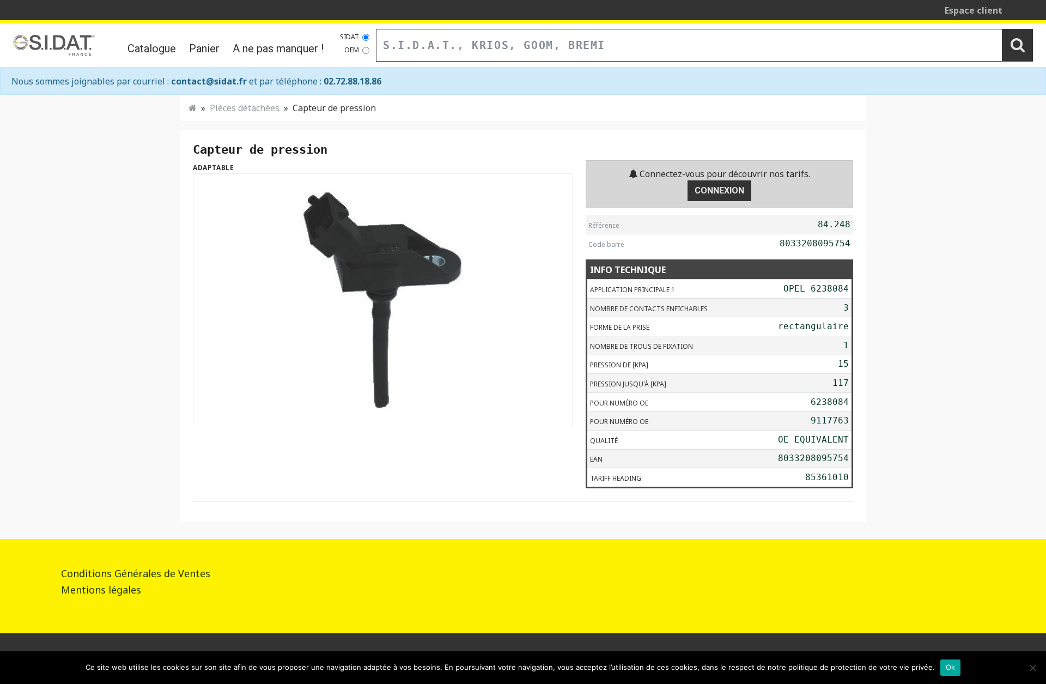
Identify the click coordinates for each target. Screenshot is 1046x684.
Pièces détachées (244, 108)
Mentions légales (101, 589)
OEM (351, 50)
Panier (204, 48)
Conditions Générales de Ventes (135, 573)
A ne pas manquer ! (278, 48)
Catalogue (151, 48)
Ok (951, 667)
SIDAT (349, 36)
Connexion (719, 190)
